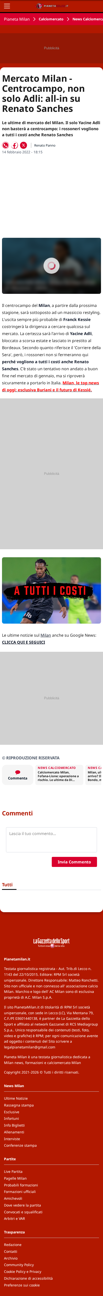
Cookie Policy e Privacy (22, 1271)
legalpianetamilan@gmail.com (29, 1047)
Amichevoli (13, 1198)
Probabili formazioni (21, 1185)
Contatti (10, 1251)
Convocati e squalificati (23, 1212)
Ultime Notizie (16, 1098)
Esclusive (11, 1111)
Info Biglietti (14, 1125)
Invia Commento (74, 862)
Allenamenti (14, 1132)
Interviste (12, 1138)
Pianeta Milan (17, 19)
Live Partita (13, 1171)
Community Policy (19, 1264)
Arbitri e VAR (14, 1218)
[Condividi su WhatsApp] (5, 145)
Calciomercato (51, 19)
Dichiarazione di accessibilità (28, 1278)
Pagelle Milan (15, 1178)
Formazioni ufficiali (20, 1191)
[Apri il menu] (7, 6)
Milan (45, 635)
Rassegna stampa (19, 1105)
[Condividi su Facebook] (14, 145)
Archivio (11, 1258)
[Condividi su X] (23, 145)
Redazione (13, 1244)
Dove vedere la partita (22, 1205)
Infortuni (11, 1118)
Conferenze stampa (20, 1145)
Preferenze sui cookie (22, 1285)
